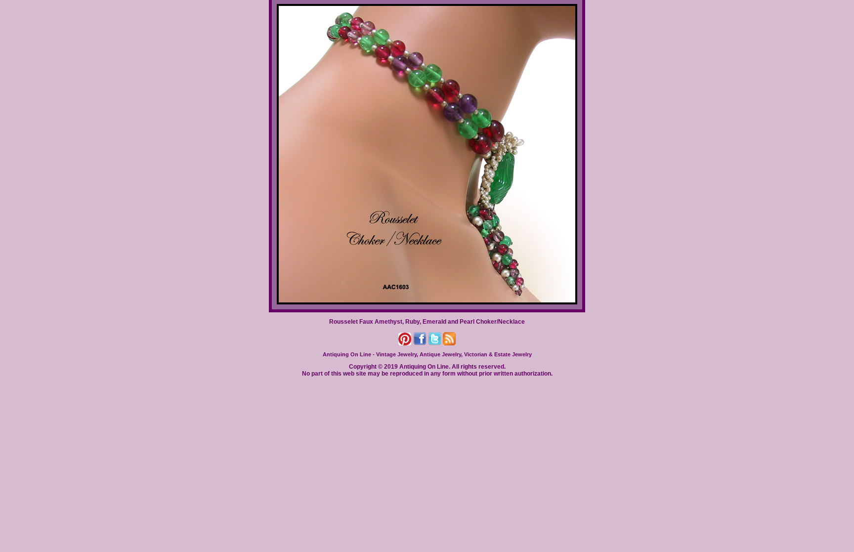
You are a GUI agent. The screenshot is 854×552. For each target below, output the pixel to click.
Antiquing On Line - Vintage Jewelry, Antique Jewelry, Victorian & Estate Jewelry (427, 354)
